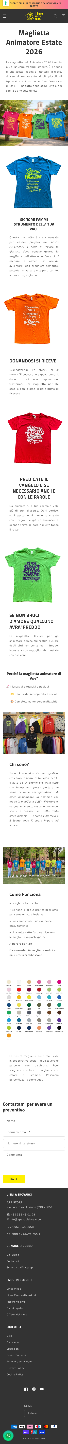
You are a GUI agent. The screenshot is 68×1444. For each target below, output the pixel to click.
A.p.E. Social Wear (37, 1439)
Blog (10, 1335)
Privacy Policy (15, 1368)
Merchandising (16, 1301)
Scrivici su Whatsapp (20, 1267)
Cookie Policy (15, 1374)
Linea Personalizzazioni (21, 1295)
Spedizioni (13, 1348)
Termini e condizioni (19, 1361)
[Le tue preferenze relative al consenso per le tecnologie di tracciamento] (6, 3)
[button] (4, 16)
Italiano (32, 1413)
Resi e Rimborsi (16, 1355)
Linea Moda (14, 1288)
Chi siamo (13, 1342)
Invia (13, 1179)
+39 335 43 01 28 (23, 1214)
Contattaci (13, 1261)
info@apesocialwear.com (26, 1219)
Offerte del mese (17, 1314)
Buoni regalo (15, 1308)
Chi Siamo (13, 1254)
